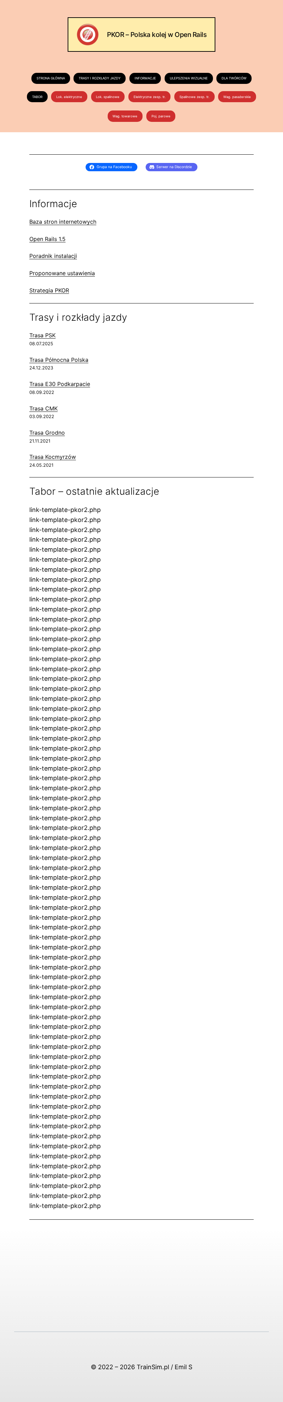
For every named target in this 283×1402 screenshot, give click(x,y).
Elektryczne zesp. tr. (150, 97)
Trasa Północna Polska (58, 359)
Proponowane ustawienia (62, 273)
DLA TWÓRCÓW (234, 78)
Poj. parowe (161, 116)
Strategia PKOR (49, 290)
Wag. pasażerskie (237, 97)
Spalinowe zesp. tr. (194, 97)
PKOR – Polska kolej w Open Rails (156, 34)
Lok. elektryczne (69, 97)
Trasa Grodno (47, 432)
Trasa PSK (42, 335)
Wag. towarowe (125, 116)
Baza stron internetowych (62, 221)
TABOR (37, 97)
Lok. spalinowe (107, 97)
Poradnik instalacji (53, 255)
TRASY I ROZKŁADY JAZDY (99, 78)
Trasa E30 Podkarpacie (59, 383)
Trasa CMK (43, 408)
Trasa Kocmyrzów (52, 456)
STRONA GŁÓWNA (51, 78)
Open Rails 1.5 (47, 238)
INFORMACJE (145, 78)
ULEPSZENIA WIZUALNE (189, 78)
